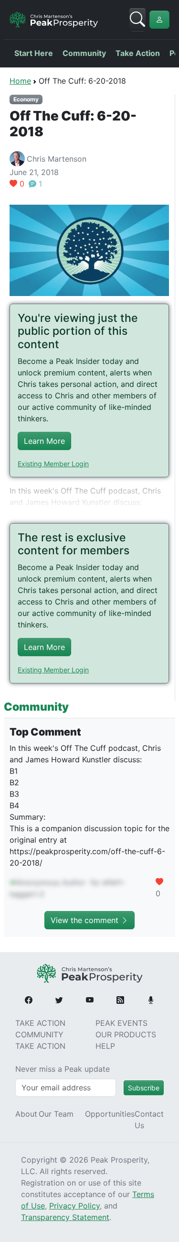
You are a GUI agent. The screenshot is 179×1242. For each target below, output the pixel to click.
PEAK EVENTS (121, 1023)
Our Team (56, 1114)
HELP (105, 1046)
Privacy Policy (74, 1205)
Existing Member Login (53, 464)
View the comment (86, 920)
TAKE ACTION (40, 1023)
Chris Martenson (56, 159)
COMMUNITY (39, 1034)
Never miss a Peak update (62, 1069)
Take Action (138, 53)
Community (84, 53)
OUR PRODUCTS (125, 1034)
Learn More (44, 441)
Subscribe (143, 1088)
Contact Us (149, 1119)
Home (20, 81)
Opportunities (110, 1114)
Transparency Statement (65, 1217)
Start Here (33, 53)
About (26, 1114)
